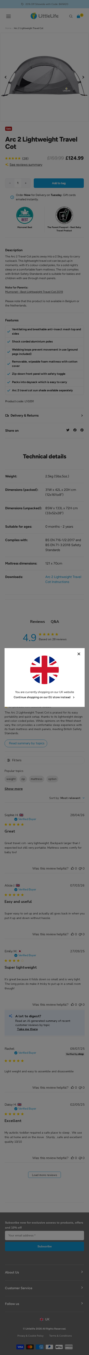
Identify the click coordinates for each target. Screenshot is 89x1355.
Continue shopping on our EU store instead (42, 697)
